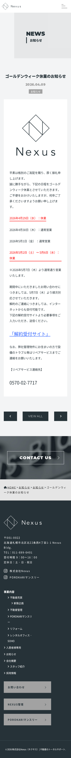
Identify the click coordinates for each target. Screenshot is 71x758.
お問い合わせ (16, 687)
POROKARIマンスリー (23, 719)
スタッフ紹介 (17, 666)
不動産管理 (16, 609)
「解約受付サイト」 (29, 333)
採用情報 (11, 673)
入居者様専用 (13, 647)
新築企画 (19, 603)
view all (35, 416)
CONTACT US (35, 457)
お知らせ (36, 91)
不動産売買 (16, 597)
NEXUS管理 (16, 704)
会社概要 (11, 660)
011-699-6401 (22, 552)
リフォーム (16, 628)
